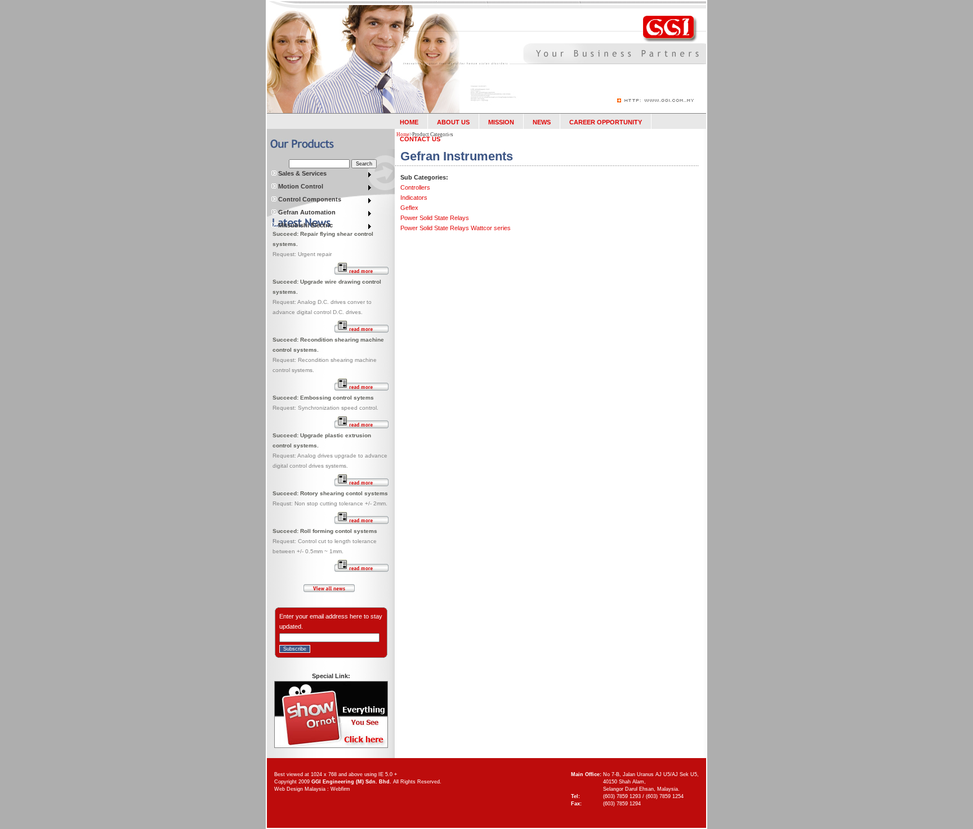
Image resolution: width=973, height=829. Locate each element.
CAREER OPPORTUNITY (605, 122)
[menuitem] (322, 174)
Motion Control (299, 186)
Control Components (308, 199)
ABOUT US (453, 122)
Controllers (415, 187)
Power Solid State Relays (434, 217)
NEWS (542, 122)
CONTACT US (420, 139)
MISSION (501, 122)
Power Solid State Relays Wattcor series (455, 228)
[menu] (322, 174)
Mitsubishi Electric (304, 225)
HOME (409, 122)
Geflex (409, 207)
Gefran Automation (306, 212)
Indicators (413, 197)
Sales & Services (301, 173)
